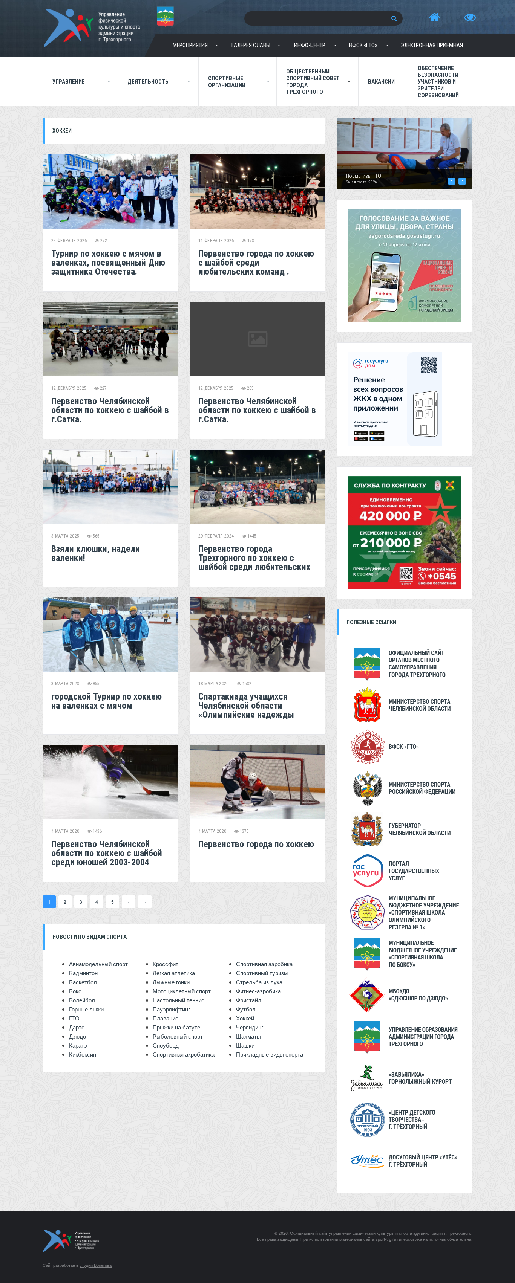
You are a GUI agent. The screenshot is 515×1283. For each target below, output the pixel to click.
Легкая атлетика (174, 973)
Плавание (165, 1018)
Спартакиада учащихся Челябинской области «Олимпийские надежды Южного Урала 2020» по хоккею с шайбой (246, 714)
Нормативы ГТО (363, 176)
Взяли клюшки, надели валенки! (95, 553)
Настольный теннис (178, 1000)
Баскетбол (83, 982)
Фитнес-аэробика (258, 991)
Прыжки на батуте (176, 1027)
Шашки (245, 1045)
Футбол (246, 1009)
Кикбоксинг (83, 1054)
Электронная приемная (432, 45)
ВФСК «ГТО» (363, 45)
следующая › (128, 901)
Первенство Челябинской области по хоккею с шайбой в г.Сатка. (110, 410)
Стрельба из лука (259, 982)
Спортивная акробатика (184, 1054)
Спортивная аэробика (264, 964)
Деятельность (148, 81)
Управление (68, 81)
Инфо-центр (309, 45)
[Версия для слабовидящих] (470, 17)
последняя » (145, 901)
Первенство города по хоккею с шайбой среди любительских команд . (256, 262)
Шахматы (248, 1036)
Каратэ (78, 1045)
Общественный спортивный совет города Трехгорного (313, 81)
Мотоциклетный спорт (182, 991)
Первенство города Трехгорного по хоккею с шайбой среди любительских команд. (254, 562)
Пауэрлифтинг (171, 1009)
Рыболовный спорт (178, 1036)
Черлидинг (249, 1027)
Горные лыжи (86, 1009)
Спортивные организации (226, 82)
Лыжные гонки (171, 982)
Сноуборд (166, 1045)
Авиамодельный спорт (98, 964)
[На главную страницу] (434, 17)
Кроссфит (165, 964)
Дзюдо (77, 1036)
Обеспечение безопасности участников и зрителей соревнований (438, 82)
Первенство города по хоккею (256, 844)
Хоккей (245, 1018)
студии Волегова (96, 1265)
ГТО (74, 1018)
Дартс (76, 1027)
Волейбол (82, 1000)
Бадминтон (83, 973)
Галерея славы (250, 45)
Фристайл (248, 1000)
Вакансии (381, 81)
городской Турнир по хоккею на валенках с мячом (106, 701)
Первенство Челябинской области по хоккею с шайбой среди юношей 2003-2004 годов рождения (106, 858)
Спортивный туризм (262, 973)
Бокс (75, 991)
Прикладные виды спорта (269, 1054)
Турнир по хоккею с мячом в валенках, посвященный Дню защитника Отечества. (108, 262)
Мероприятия (190, 45)
